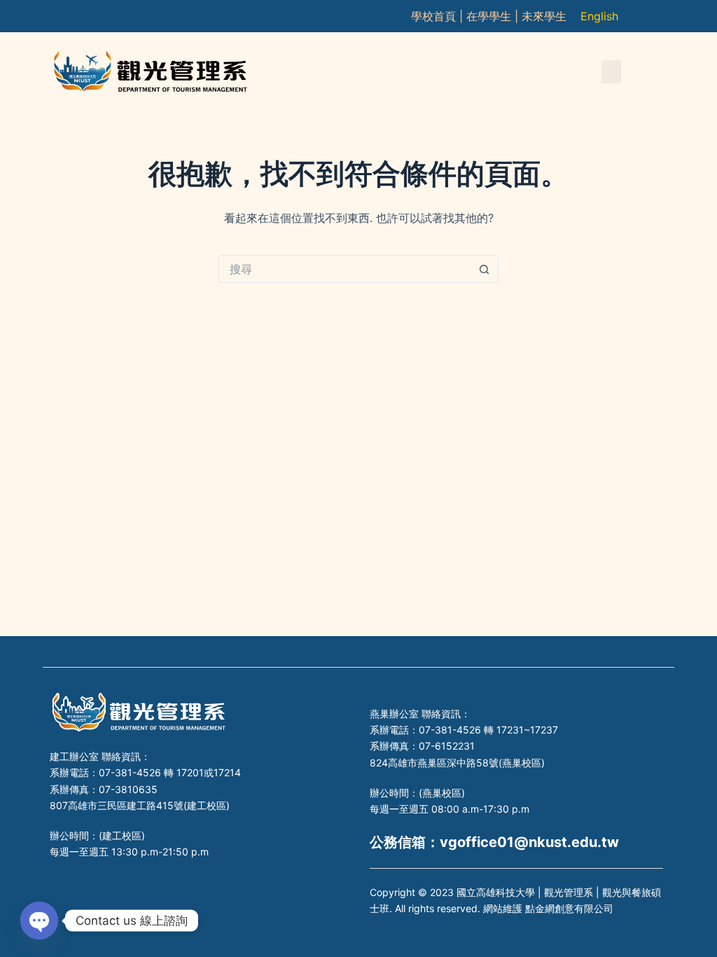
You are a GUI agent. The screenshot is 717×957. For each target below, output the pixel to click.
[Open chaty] (39, 920)
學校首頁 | (438, 16)
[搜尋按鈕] (485, 269)
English (599, 16)
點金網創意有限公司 (569, 908)
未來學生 (544, 16)
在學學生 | (494, 16)
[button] (611, 71)
